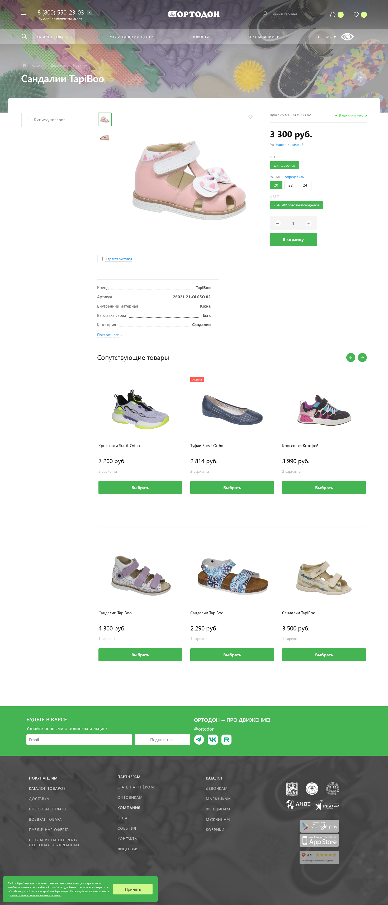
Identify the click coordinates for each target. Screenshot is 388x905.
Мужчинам (218, 819)
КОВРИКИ (215, 829)
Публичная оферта (49, 829)
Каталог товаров (47, 788)
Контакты (127, 838)
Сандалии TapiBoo (115, 612)
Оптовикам (130, 797)
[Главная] (24, 65)
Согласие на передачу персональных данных (54, 842)
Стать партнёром (135, 787)
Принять (133, 889)
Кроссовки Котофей (300, 445)
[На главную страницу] (193, 14)
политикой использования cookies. (35, 895)
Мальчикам (218, 798)
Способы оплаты (48, 808)
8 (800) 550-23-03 (60, 12)
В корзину (293, 239)
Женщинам (218, 808)
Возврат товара (45, 819)
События (126, 828)
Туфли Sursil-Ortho (206, 445)
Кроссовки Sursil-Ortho (119, 445)
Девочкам (217, 788)
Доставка (39, 798)
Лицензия (128, 848)
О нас (123, 817)
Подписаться (162, 739)
